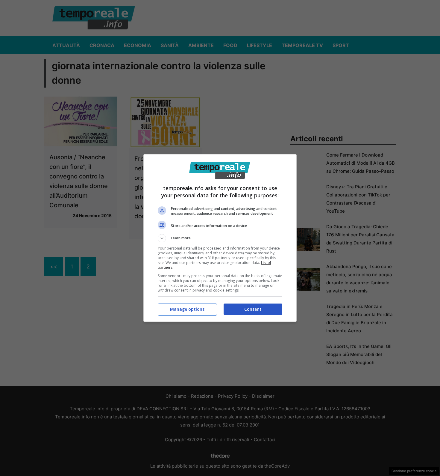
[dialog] (220, 238)
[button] (220, 238)
